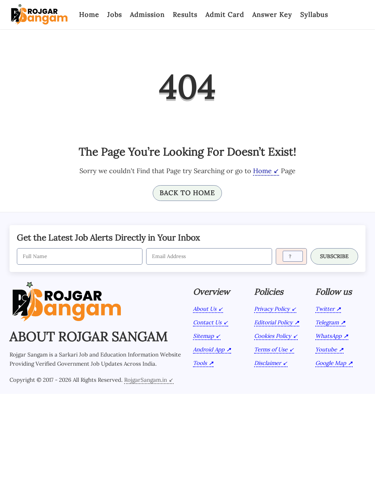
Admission (147, 14)
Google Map (330, 362)
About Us (204, 308)
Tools (200, 362)
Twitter (324, 308)
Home (89, 14)
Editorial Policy (273, 322)
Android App (208, 349)
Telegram (327, 322)
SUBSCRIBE (334, 256)
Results (185, 14)
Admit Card (224, 14)
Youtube (326, 349)
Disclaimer (267, 362)
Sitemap (203, 335)
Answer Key (272, 14)
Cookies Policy (272, 335)
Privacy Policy (272, 308)
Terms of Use (270, 349)
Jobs (114, 14)
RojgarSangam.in (145, 379)
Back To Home (187, 193)
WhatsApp (328, 335)
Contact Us (207, 322)
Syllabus (314, 14)
